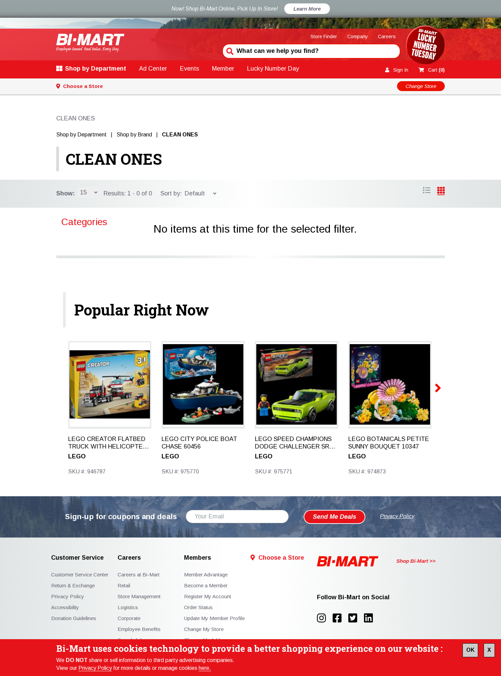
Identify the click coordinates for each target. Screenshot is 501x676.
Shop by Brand (134, 134)
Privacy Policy (95, 668)
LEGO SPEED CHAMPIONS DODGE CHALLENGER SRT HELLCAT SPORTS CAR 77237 (294, 443)
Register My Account (207, 596)
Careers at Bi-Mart (139, 574)
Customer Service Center (79, 574)
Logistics (128, 607)
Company (357, 36)
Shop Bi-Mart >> (416, 561)
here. (205, 668)
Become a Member (206, 585)
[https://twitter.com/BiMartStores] (356, 618)
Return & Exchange (73, 585)
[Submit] (229, 50)
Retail (124, 585)
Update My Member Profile (214, 618)
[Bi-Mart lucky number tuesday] (425, 46)
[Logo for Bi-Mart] (90, 43)
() (436, 70)
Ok (470, 650)
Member (223, 68)
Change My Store (204, 629)
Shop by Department (95, 68)
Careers (387, 36)
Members (197, 558)
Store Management (139, 596)
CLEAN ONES (114, 159)
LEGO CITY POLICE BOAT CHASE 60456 (199, 443)
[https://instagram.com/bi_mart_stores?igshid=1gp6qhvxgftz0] (325, 618)
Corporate (129, 618)
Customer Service (77, 558)
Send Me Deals (334, 516)
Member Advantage (206, 574)
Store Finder (323, 36)
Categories (84, 222)
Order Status (198, 607)
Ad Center (153, 68)
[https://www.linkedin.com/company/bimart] (370, 618)
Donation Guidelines (73, 618)
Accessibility (65, 607)
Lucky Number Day (273, 68)
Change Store (421, 86)
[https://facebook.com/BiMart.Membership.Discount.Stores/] (340, 618)
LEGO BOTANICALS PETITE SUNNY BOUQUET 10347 (388, 443)
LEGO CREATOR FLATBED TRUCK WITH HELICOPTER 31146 (107, 443)
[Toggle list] (441, 191)
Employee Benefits (139, 629)
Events (189, 68)
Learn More (307, 9)
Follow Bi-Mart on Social (353, 597)
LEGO (77, 456)
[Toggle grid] (426, 191)
